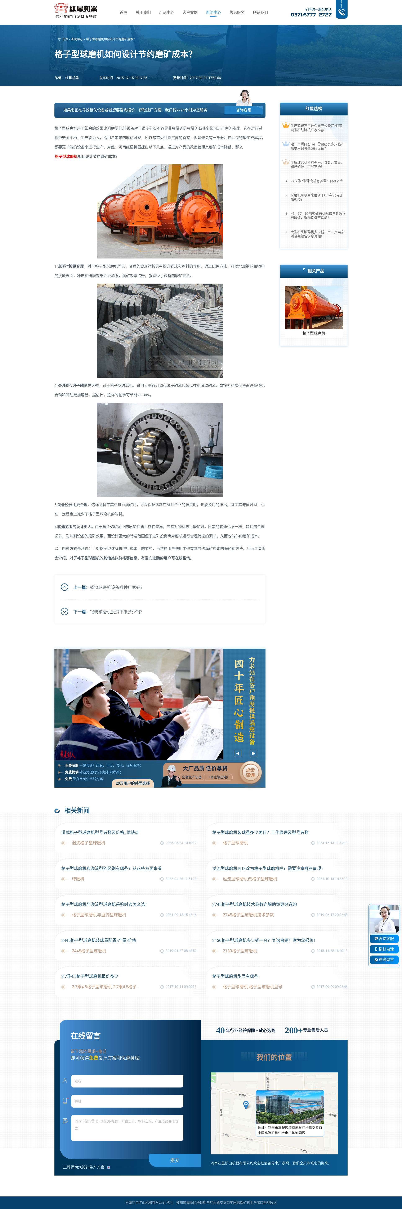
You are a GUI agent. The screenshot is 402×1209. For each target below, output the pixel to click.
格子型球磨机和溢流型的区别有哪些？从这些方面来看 (111, 868)
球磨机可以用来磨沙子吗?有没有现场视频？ (317, 197)
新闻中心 (213, 12)
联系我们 (260, 12)
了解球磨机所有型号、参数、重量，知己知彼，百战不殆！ (317, 165)
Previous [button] (237, 753)
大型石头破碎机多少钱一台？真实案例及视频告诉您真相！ (317, 234)
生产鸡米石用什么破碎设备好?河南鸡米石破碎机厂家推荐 (317, 128)
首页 (123, 12)
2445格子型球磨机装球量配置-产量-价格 (98, 940)
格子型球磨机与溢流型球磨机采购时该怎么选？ (105, 904)
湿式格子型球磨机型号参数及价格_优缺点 (100, 832)
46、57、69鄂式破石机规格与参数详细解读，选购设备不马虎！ (318, 216)
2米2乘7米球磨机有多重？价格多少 (317, 181)
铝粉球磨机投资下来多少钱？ (117, 611)
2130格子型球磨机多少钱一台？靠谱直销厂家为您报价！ (265, 940)
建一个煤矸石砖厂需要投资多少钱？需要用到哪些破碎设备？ (317, 146)
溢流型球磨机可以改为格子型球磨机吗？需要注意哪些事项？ (268, 868)
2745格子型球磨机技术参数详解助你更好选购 (254, 904)
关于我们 (143, 12)
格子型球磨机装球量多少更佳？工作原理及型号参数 (260, 832)
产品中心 (166, 12)
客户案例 (190, 12)
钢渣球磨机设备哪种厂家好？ (117, 587)
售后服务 (237, 12)
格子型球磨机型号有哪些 (235, 976)
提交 (174, 1160)
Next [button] (253, 753)
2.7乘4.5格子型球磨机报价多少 (89, 976)
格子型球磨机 (66, 156)
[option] (159, 704)
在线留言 (386, 959)
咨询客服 (243, 110)
